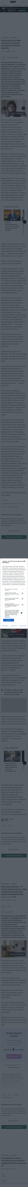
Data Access (14, 625)
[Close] (24, 561)
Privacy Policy (22, 625)
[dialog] (14, 593)
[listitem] (14, 590)
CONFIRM (8, 620)
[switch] (22, 593)
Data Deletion (5, 625)
